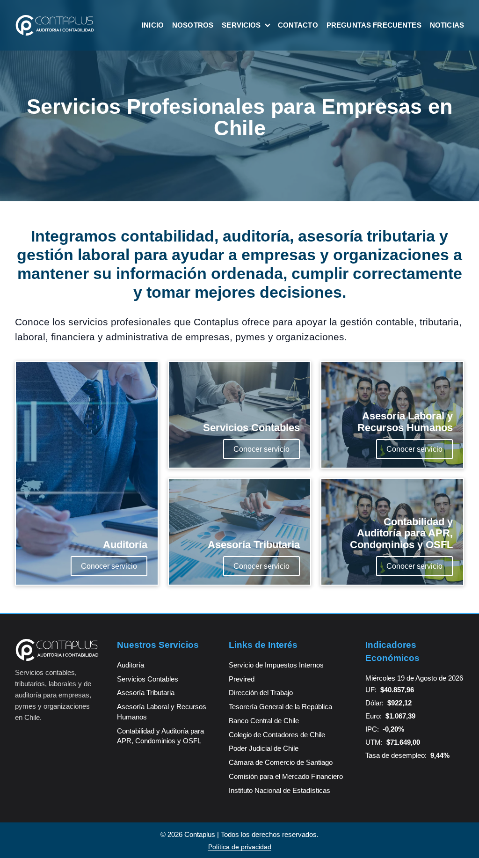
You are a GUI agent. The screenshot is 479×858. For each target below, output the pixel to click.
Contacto (298, 25)
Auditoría (130, 665)
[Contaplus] (54, 25)
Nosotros (192, 25)
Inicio (153, 25)
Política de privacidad (239, 847)
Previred (241, 679)
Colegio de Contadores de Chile (277, 735)
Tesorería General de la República (280, 707)
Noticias (447, 25)
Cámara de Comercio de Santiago (281, 762)
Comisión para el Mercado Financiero (286, 776)
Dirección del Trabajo (261, 693)
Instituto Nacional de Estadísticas (279, 790)
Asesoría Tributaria (145, 693)
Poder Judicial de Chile (263, 748)
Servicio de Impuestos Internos (276, 665)
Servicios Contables (147, 679)
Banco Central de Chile (264, 721)
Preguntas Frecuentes (374, 25)
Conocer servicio (109, 566)
